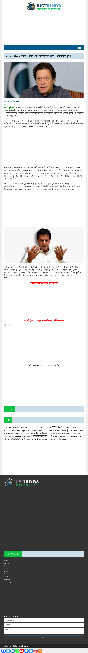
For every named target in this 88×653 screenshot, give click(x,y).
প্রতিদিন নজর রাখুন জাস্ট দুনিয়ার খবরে (44, 283)
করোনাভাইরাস (39, 436)
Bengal (6, 563)
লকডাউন (69, 439)
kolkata (44, 430)
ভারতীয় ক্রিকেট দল (37, 439)
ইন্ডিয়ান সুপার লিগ (68, 433)
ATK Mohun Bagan (10, 427)
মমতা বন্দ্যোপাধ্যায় (53, 439)
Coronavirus (43, 427)
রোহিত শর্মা (64, 439)
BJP (22, 427)
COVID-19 (56, 427)
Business (7, 579)
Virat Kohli (26, 433)
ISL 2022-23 (39, 430)
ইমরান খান (16, 101)
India (6, 566)
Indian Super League (18, 431)
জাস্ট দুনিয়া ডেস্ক (67, 436)
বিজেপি (14, 439)
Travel (6, 576)
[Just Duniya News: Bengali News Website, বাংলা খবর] (44, 6)
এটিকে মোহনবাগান (9, 437)
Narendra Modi (77, 430)
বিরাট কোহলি (21, 439)
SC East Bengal (15, 433)
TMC (21, 433)
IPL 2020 (28, 430)
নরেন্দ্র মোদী (78, 436)
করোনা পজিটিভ (29, 436)
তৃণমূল (72, 436)
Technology (8, 582)
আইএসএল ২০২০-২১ (47, 433)
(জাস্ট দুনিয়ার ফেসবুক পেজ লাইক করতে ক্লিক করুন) (44, 320)
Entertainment (8, 574)
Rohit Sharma (8, 433)
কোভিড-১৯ (56, 436)
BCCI (18, 427)
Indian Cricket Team (70, 427)
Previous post (37, 365)
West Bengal (37, 433)
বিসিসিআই (28, 439)
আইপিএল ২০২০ (54, 433)
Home (6, 560)
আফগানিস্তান (60, 433)
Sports (6, 571)
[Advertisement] (44, 26)
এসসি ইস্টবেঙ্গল (18, 436)
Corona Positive (32, 427)
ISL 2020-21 (33, 430)
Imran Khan (8, 101)
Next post (52, 365)
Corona (26, 427)
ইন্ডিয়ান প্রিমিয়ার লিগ (78, 433)
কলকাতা (48, 436)
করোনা (23, 436)
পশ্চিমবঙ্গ (8, 439)
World (6, 568)
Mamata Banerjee (61, 430)
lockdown (49, 431)
